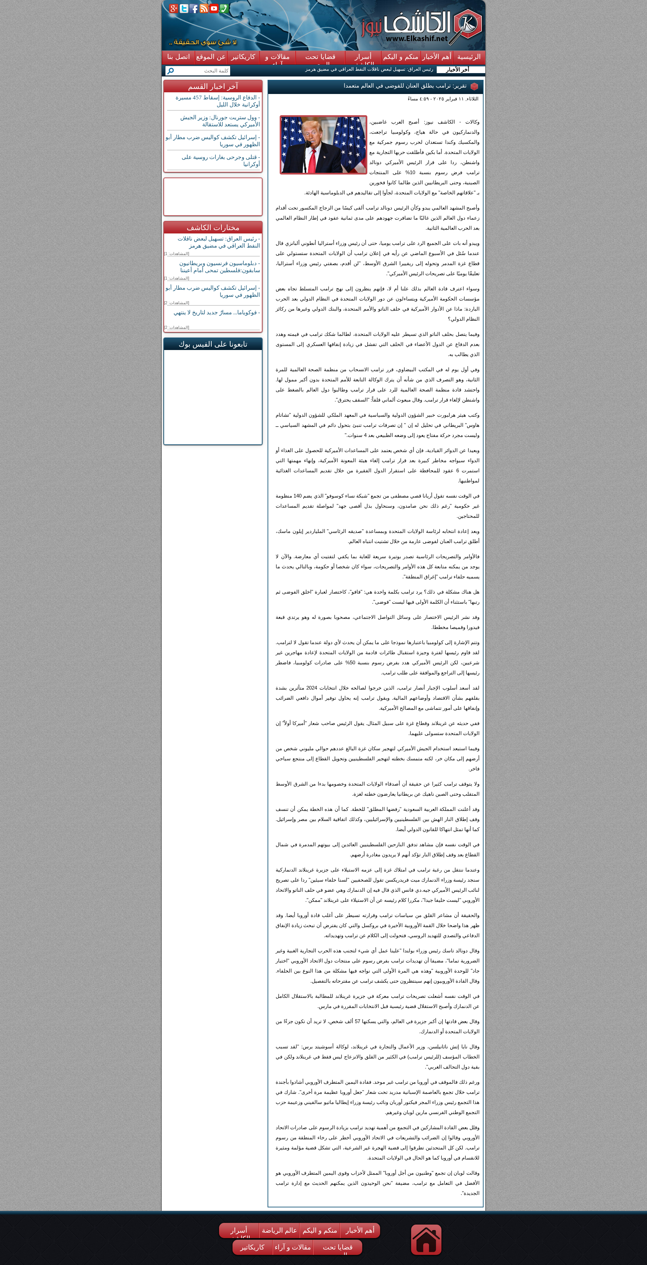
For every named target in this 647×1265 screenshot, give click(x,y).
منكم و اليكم (320, 1230)
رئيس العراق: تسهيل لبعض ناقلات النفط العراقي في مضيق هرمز (369, 69)
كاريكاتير (252, 1247)
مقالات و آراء (293, 1247)
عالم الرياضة (279, 1230)
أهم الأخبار (360, 1230)
